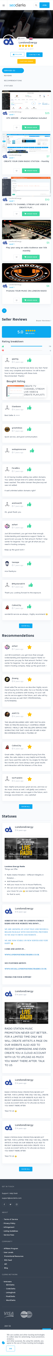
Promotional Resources (13, 1256)
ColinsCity (16, 605)
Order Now (31, 127)
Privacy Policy (9, 1223)
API (5, 1264)
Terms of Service (11, 1219)
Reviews (8, 75)
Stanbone (16, 406)
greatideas (17, 428)
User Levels (8, 1252)
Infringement (9, 1227)
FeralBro (16, 468)
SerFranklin (17, 778)
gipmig (15, 359)
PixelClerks (10, 1296)
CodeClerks (10, 1288)
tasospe (15, 562)
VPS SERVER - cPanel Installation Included (26, 118)
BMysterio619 (18, 583)
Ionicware (8, 1281)
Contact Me (34, 55)
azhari (15, 524)
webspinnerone (19, 449)
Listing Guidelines (11, 1231)
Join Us (7, 1326)
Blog (6, 1268)
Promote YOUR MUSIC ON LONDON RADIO (26, 291)
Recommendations (13, 80)
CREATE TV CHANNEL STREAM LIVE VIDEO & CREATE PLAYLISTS (34, 390)
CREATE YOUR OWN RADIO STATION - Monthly (26, 161)
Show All (25, 626)
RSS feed (8, 1260)
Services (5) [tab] (9, 70)
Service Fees (9, 1235)
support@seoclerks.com (11, 1198)
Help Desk (14, 1193)
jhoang (15, 678)
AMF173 (15, 713)
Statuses (8, 86)
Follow (18, 54)
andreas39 (17, 503)
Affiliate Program (11, 1248)
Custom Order (26, 61)
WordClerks (10, 1300)
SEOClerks (10, 1285)
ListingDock (10, 1292)
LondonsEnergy (28, 42)
